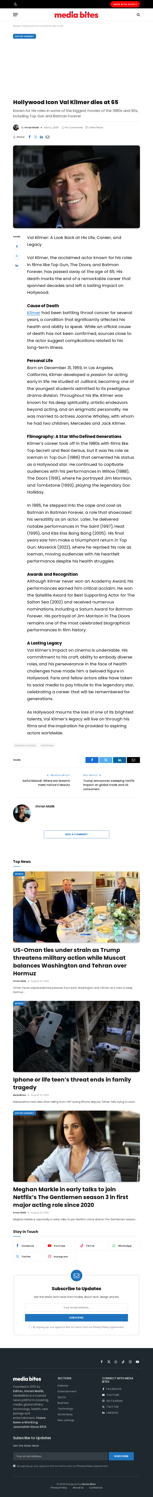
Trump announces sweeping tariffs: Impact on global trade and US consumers (109, 785)
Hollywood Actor (25, 745)
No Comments (74, 127)
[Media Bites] (76, 14)
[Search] (138, 14)
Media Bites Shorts (125, 4)
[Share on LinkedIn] (41, 137)
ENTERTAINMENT (24, 36)
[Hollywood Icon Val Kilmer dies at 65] (76, 186)
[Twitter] (17, 256)
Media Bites (89, 1484)
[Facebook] (17, 246)
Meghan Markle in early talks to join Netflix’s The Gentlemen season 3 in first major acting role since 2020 (70, 1197)
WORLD (19, 873)
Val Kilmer (47, 745)
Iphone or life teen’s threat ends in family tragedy (72, 1083)
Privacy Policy (101, 1327)
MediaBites (19, 1095)
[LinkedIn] (17, 265)
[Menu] (15, 14)
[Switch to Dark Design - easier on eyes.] (15, 4)
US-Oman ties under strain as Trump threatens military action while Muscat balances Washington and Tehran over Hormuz (70, 961)
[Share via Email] (47, 137)
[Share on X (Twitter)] (35, 137)
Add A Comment (76, 834)
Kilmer (33, 313)
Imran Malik (31, 127)
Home (16, 26)
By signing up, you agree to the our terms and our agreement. (78, 1327)
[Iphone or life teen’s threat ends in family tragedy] (76, 1036)
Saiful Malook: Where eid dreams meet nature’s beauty (46, 783)
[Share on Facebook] (29, 137)
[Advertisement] (76, 68)
